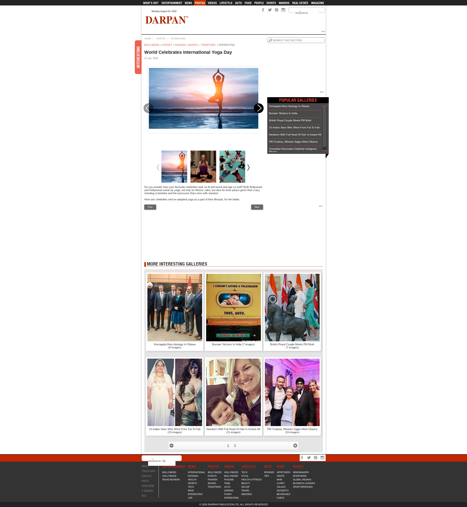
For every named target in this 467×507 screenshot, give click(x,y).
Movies (193, 45)
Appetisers (283, 472)
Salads (281, 487)
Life (190, 498)
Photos (200, 3)
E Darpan (147, 491)
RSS (144, 496)
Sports (192, 483)
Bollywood (151, 45)
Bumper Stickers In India (283, 113)
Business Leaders (304, 483)
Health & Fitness (251, 479)
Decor (245, 487)
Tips (266, 476)
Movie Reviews (171, 479)
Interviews (299, 476)
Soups (280, 476)
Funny (228, 494)
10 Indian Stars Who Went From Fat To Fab (294, 127)
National (193, 476)
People (259, 3)
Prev (150, 207)
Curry (281, 483)
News (188, 3)
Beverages (283, 494)
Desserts (283, 490)
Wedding (246, 494)
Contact (147, 476)
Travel (245, 490)
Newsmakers (301, 472)
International (196, 472)
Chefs (280, 498)
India (191, 490)
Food (248, 3)
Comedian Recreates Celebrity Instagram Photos (293, 150)
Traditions (208, 45)
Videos (212, 3)
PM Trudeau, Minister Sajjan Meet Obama (293, 141)
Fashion (180, 45)
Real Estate (300, 3)
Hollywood (169, 476)
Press (145, 481)
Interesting (178, 38)
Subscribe (148, 486)
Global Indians (302, 479)
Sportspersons (303, 487)
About (145, 466)
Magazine (317, 3)
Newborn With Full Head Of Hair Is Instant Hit (295, 134)
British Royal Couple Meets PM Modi (290, 120)
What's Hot (150, 3)
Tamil (227, 483)
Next (257, 207)
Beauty (245, 483)
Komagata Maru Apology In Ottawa (289, 106)
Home (147, 38)
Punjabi (229, 479)
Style (244, 476)
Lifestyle (226, 3)
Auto (238, 3)
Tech (191, 487)
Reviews (269, 472)
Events (271, 3)
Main (279, 479)
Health (192, 479)
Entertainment (172, 3)
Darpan (228, 490)
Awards (284, 3)
